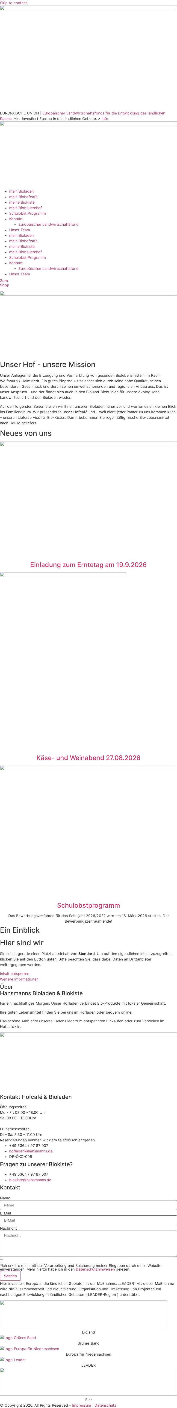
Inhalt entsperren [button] (14, 973)
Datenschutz (105, 1405)
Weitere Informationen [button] (19, 979)
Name (5, 1198)
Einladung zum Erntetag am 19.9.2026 (88, 565)
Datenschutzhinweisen (95, 1269)
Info (105, 118)
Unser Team (19, 230)
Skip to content (13, 2)
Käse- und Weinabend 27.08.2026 (88, 758)
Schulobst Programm (27, 213)
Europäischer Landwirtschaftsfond (48, 224)
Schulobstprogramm (88, 905)
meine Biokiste (22, 202)
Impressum (81, 1405)
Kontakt (16, 219)
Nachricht (8, 1228)
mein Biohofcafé (23, 196)
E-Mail (5, 1213)
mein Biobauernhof (25, 207)
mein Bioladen (21, 191)
